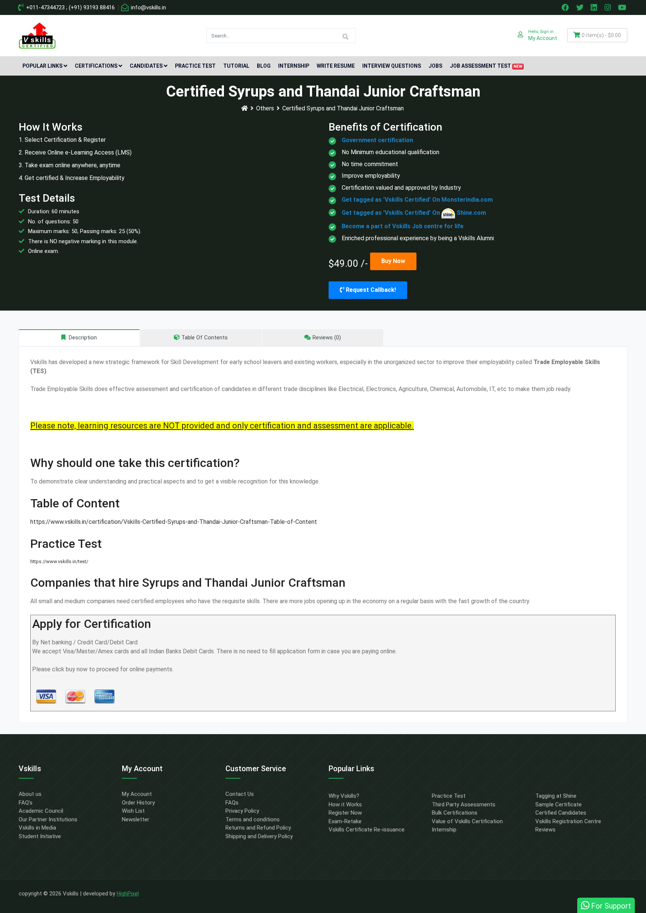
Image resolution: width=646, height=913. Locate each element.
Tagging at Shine (555, 796)
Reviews (545, 829)
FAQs (232, 802)
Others (265, 108)
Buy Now (393, 261)
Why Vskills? (344, 796)
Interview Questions (391, 66)
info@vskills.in (147, 7)
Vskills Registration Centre (568, 821)
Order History (138, 802)
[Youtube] (623, 7)
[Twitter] (580, 7)
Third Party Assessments (463, 804)
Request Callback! (370, 289)
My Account (137, 794)
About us (30, 794)
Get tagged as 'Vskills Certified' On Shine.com (414, 212)
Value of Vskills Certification (467, 821)
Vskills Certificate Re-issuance (366, 829)
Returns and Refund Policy (258, 827)
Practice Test (195, 66)
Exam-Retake (345, 821)
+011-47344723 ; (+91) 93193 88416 (70, 7)
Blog (264, 66)
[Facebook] (566, 7)
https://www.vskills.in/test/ (59, 561)
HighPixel (128, 893)
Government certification (377, 140)
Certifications (96, 66)
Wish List (133, 810)
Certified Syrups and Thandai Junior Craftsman (343, 108)
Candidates (146, 66)
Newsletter (135, 819)
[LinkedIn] (594, 7)
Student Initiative (40, 836)
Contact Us (239, 794)
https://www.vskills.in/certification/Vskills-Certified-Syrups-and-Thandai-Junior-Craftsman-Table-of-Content (173, 521)
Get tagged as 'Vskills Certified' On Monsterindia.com (417, 199)
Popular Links (42, 66)
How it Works (345, 804)
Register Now (345, 812)
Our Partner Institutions (48, 819)
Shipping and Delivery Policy (259, 836)
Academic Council (41, 810)
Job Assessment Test (486, 66)
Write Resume (336, 66)
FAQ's (26, 802)
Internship (293, 66)
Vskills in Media (37, 827)
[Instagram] (608, 7)
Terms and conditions (252, 819)
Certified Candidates (560, 812)
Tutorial (236, 66)
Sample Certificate (558, 804)
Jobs (435, 66)
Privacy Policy (242, 810)
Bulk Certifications (454, 812)
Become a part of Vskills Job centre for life (403, 226)
